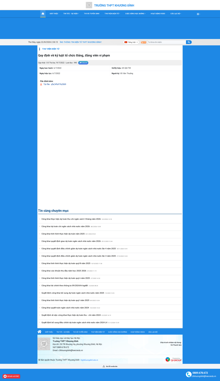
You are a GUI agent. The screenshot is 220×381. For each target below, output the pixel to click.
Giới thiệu (54, 14)
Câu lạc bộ (175, 14)
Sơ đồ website (111, 366)
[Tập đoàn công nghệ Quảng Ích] (173, 359)
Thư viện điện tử (112, 14)
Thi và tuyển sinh (91, 14)
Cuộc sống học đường (134, 14)
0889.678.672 (200, 372)
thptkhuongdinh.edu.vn (89, 360)
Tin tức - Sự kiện (70, 14)
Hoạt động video (158, 14)
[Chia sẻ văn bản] (83, 62)
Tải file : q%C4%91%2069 (54, 84)
